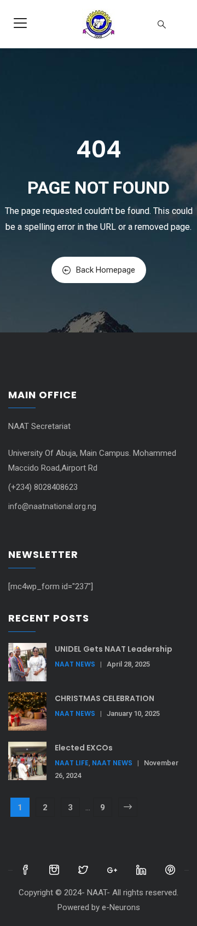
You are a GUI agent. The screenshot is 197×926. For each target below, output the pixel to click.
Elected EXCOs (84, 747)
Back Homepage (105, 270)
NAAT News (75, 664)
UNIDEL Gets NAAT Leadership (113, 648)
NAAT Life (72, 762)
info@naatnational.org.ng (52, 506)
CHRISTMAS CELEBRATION (104, 698)
